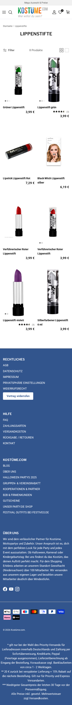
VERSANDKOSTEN (14, 431)
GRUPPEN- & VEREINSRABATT (22, 483)
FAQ (5, 420)
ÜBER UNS (9, 471)
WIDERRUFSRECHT (15, 388)
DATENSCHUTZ (13, 371)
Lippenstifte (21, 26)
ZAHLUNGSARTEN (14, 426)
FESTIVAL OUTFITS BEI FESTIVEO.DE (26, 512)
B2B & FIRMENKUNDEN (17, 495)
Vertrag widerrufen (18, 396)
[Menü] (4, 12)
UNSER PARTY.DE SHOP (17, 506)
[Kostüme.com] (33, 12)
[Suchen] (12, 12)
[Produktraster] (61, 50)
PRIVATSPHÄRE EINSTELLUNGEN (24, 383)
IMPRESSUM (11, 377)
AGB (5, 365)
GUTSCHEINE (11, 500)
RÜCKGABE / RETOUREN (18, 437)
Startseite (7, 26)
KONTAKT (9, 443)
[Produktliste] (67, 50)
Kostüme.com (18, 630)
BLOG (6, 465)
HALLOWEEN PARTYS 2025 (20, 477)
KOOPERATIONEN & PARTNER (21, 489)
